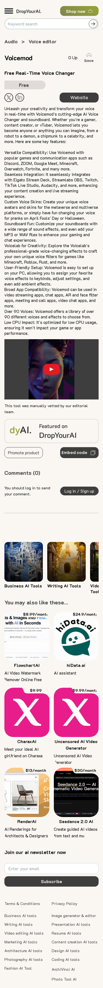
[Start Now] (19, 97)
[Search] (93, 23)
